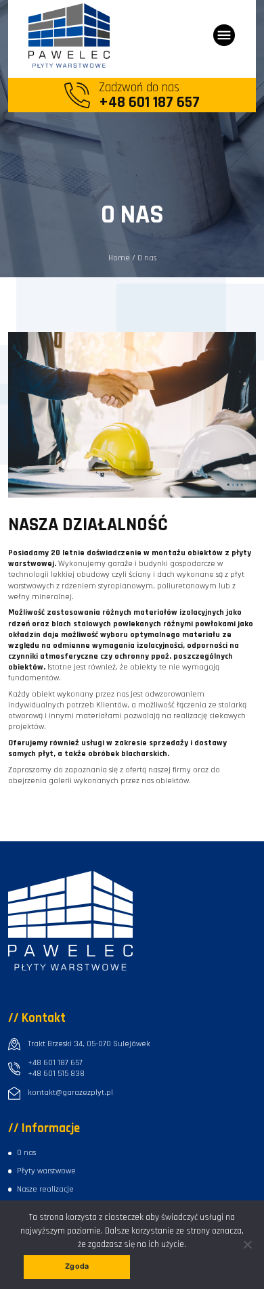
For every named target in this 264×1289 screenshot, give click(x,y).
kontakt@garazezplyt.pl (70, 1092)
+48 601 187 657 (55, 1063)
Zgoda (77, 1266)
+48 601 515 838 (56, 1074)
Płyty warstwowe (46, 1171)
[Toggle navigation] (224, 35)
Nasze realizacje (45, 1189)
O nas (26, 1153)
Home (119, 258)
